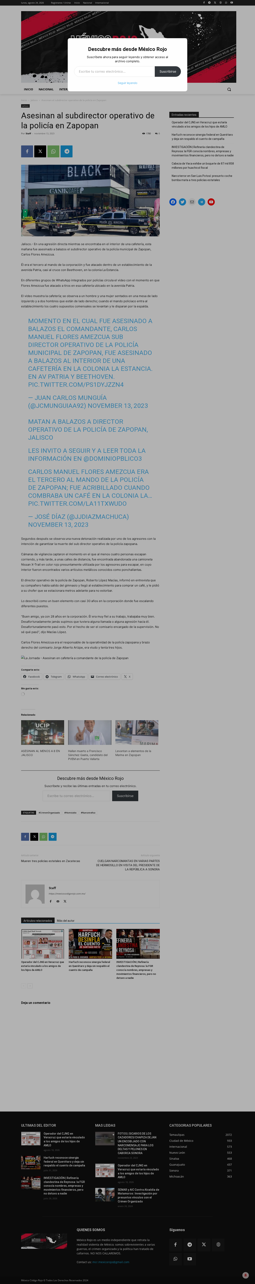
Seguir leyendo (127, 83)
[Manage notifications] (245, 1275)
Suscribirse (168, 71)
